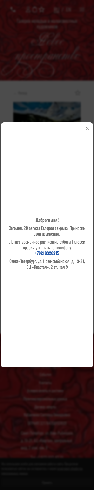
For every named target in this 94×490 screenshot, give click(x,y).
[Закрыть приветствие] (87, 128)
